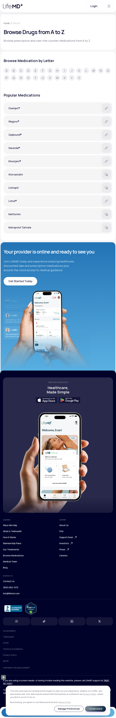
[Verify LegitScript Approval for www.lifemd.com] (30, 609)
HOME (7, 23)
